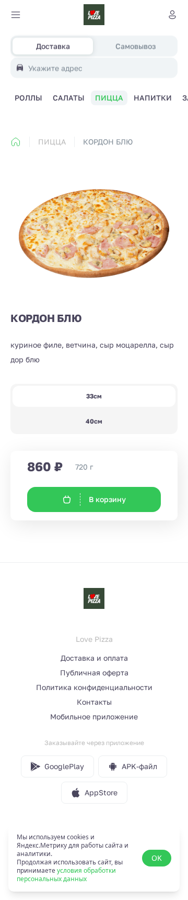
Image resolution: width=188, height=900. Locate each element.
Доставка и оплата (94, 657)
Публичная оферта (94, 672)
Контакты (94, 701)
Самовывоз (135, 45)
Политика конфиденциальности (94, 687)
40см (94, 421)
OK (156, 858)
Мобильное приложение (94, 716)
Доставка (53, 45)
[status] (94, 858)
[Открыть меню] (15, 14)
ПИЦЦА (52, 141)
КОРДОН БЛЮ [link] (108, 141)
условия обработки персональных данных (66, 874)
